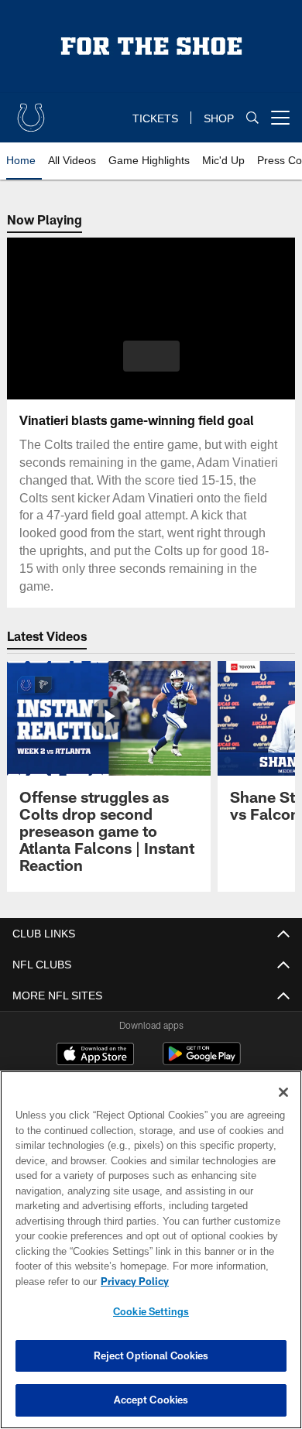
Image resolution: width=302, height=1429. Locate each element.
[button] (151, 356)
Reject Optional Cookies (151, 1355)
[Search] (252, 118)
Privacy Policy (132, 1281)
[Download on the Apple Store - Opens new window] (95, 1056)
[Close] (283, 1092)
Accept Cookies (151, 1399)
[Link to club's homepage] (31, 111)
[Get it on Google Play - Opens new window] (202, 1062)
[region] (151, 1250)
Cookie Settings (151, 1311)
